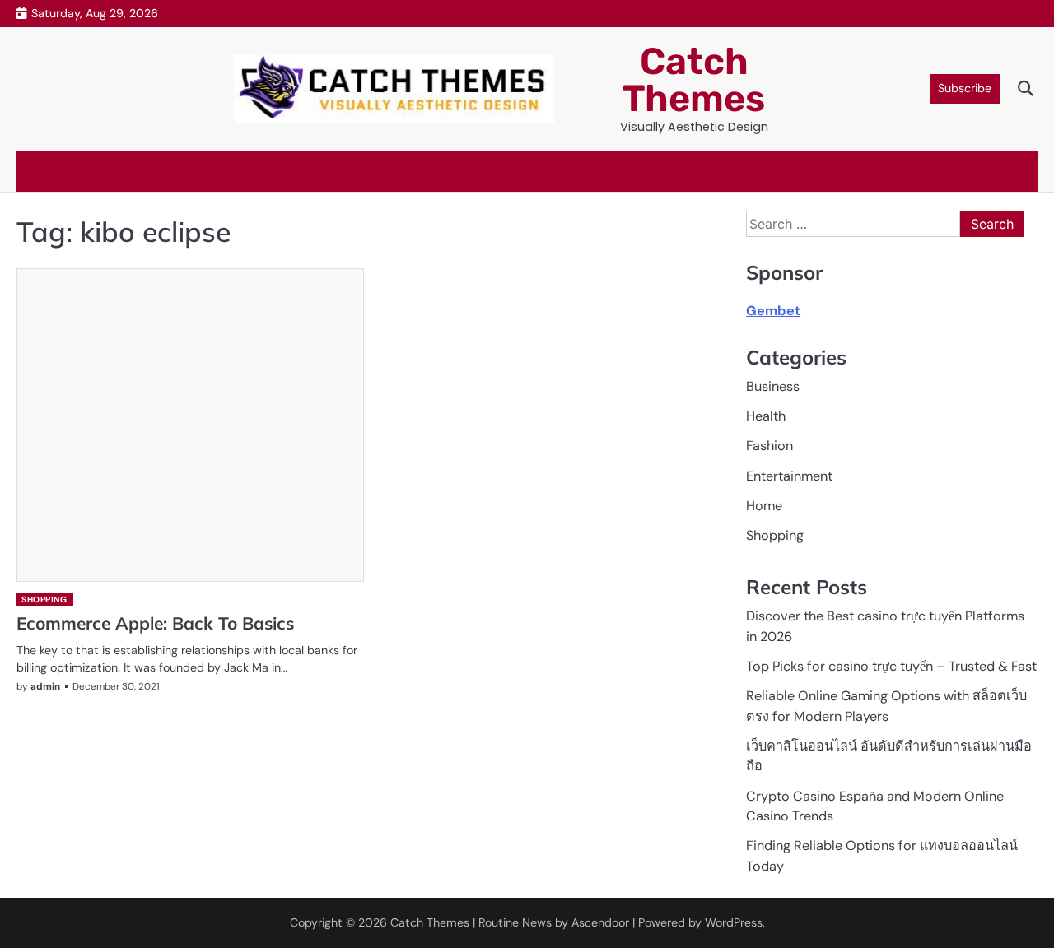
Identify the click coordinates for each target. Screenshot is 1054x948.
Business (773, 386)
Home (764, 505)
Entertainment (789, 476)
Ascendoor (600, 922)
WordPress (734, 922)
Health (766, 416)
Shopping (44, 599)
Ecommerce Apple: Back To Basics (155, 623)
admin (45, 687)
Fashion (769, 445)
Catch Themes (694, 80)
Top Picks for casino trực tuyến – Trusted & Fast (891, 666)
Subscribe (964, 88)
